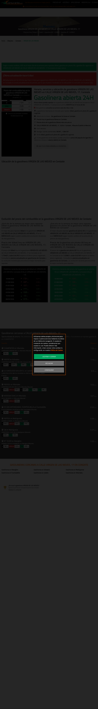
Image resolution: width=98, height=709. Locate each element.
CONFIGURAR (49, 370)
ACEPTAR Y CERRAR (49, 356)
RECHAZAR (49, 363)
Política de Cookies (57, 350)
